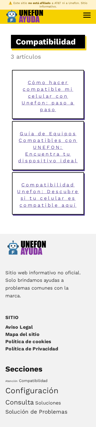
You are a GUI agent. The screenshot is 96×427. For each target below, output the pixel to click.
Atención (11, 381)
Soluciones (48, 403)
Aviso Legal (19, 327)
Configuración (31, 390)
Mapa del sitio (22, 334)
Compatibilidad (33, 380)
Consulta (19, 402)
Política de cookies (28, 341)
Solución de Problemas (36, 412)
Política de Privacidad (31, 348)
